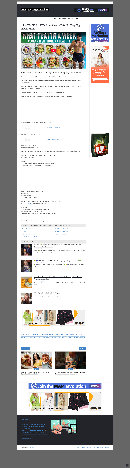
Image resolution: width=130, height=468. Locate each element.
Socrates (32, 447)
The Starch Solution (26, 231)
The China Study (25, 228)
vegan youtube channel (69, 337)
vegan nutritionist (28, 337)
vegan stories (44, 337)
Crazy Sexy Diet (25, 234)
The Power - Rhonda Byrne (61, 228)
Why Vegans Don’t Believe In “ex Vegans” (47, 293)
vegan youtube (59, 337)
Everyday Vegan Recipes (34, 9)
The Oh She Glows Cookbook (29, 236)
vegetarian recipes (80, 337)
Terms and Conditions (91, 447)
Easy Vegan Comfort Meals (53, 128)
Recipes (54, 18)
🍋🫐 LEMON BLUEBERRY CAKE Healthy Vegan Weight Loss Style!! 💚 (57, 261)
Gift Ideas (105, 2)
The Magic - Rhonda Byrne (61, 231)
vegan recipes (37, 337)
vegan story (51, 337)
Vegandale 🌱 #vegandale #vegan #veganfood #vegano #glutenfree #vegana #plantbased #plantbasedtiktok (34, 426)
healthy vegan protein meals (39, 334)
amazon (30, 203)
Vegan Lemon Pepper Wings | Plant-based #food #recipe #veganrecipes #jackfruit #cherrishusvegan (35, 436)
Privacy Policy (100, 447)
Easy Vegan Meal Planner (53, 139)
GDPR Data (107, 447)
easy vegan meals (27, 334)
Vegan (42, 248)
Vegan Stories (62, 18)
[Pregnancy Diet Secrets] (100, 82)
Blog (77, 18)
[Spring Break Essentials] (53, 325)
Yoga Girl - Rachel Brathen (61, 234)
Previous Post (26, 348)
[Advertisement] (53, 109)
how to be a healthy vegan (67, 334)
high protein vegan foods (53, 334)
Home (101, 2)
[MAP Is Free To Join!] (91, 11)
